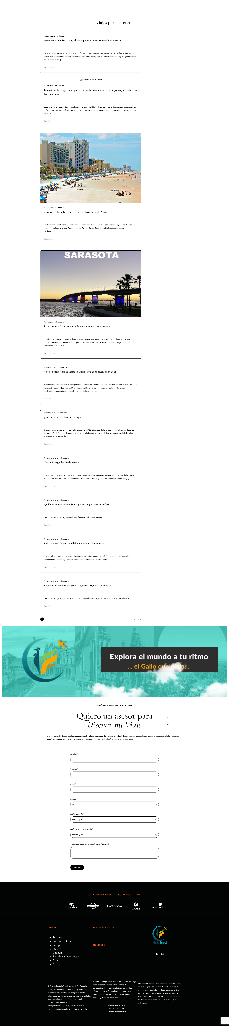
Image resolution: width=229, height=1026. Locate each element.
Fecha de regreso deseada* (81, 829)
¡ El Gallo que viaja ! (159, 1012)
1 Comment (59, 322)
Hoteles (120, 7)
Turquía (106, 7)
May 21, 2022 (48, 322)
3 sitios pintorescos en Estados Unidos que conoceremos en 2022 (80, 371)
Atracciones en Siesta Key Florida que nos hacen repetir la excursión (82, 40)
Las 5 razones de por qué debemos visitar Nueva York (74, 543)
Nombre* (74, 754)
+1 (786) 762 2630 (103, 935)
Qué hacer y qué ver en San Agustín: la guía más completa (76, 504)
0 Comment (61, 36)
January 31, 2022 (50, 367)
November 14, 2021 (51, 458)
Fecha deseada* (77, 814)
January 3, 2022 (49, 412)
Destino (73, 799)
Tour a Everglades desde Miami (61, 462)
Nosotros (136, 7)
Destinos (76, 7)
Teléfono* (74, 769)
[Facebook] (157, 954)
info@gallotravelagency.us (108, 952)
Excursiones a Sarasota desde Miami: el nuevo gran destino (77, 326)
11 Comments (62, 412)
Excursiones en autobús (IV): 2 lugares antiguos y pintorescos (78, 585)
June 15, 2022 (48, 207)
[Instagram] (162, 954)
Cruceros (150, 7)
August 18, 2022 (49, 36)
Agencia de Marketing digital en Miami (159, 1007)
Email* (73, 784)
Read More (48, 67)
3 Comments (62, 367)
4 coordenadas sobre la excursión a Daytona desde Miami (76, 212)
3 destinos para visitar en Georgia (62, 417)
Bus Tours (91, 7)
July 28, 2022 (48, 85)
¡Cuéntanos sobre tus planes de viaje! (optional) (89, 844)
